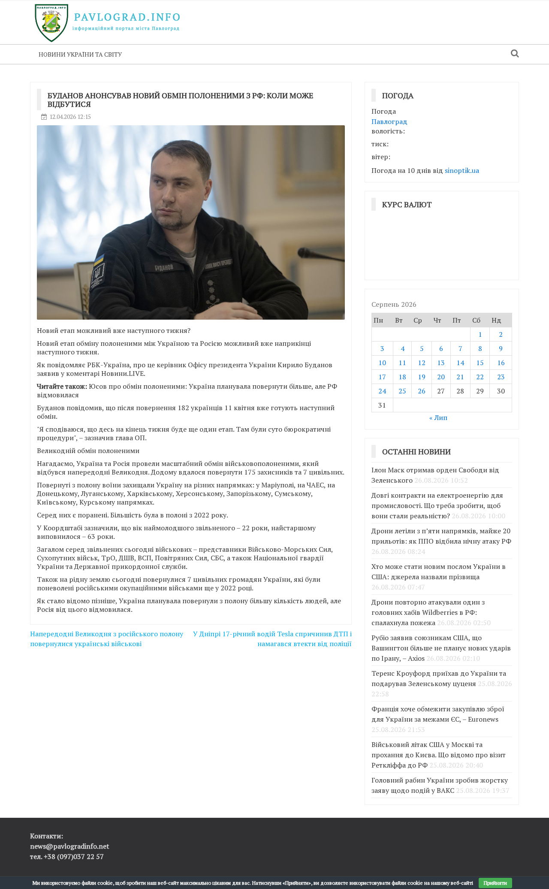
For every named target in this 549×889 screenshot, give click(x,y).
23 (501, 376)
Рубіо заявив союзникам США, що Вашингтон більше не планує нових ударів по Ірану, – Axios (441, 648)
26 (421, 391)
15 (480, 362)
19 (421, 376)
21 (460, 376)
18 (402, 376)
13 (441, 362)
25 (402, 391)
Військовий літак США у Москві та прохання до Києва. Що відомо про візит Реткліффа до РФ (438, 755)
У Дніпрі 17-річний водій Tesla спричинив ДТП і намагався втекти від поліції (272, 638)
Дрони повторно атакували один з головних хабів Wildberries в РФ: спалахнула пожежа (428, 612)
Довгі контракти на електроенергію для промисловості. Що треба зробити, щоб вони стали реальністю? (437, 505)
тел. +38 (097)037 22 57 (67, 856)
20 (441, 376)
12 (421, 362)
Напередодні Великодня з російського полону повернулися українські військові (106, 638)
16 (501, 362)
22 (480, 376)
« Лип (438, 417)
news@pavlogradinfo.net (69, 846)
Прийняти (495, 883)
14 (460, 362)
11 (402, 362)
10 (382, 362)
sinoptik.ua (462, 170)
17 (382, 376)
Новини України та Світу (80, 54)
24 (382, 391)
